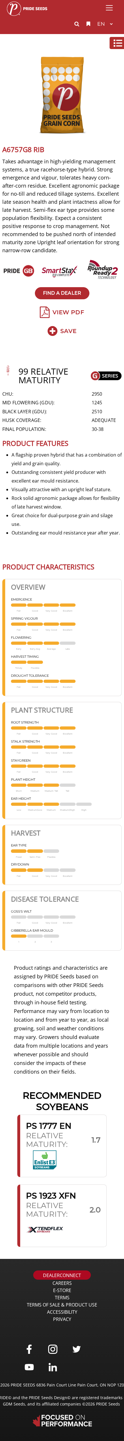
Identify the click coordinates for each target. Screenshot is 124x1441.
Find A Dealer (62, 293)
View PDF (68, 312)
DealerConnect (62, 1275)
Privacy (62, 1319)
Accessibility (62, 1312)
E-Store (62, 1290)
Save (68, 331)
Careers (62, 1283)
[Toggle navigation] (109, 7)
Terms (62, 1297)
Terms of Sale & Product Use (62, 1305)
